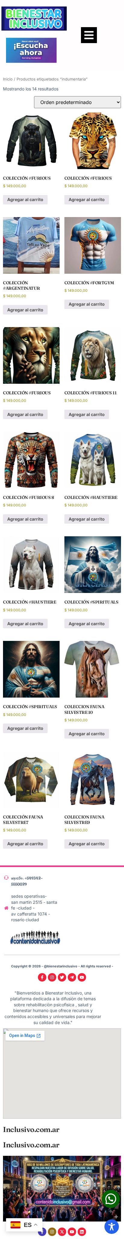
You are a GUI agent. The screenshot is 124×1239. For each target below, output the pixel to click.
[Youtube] (72, 1232)
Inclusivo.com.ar (31, 1129)
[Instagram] (52, 1232)
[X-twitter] (62, 1232)
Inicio (8, 79)
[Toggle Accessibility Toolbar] (111, 1226)
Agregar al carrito (25, 199)
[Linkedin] (82, 1232)
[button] (89, 35)
